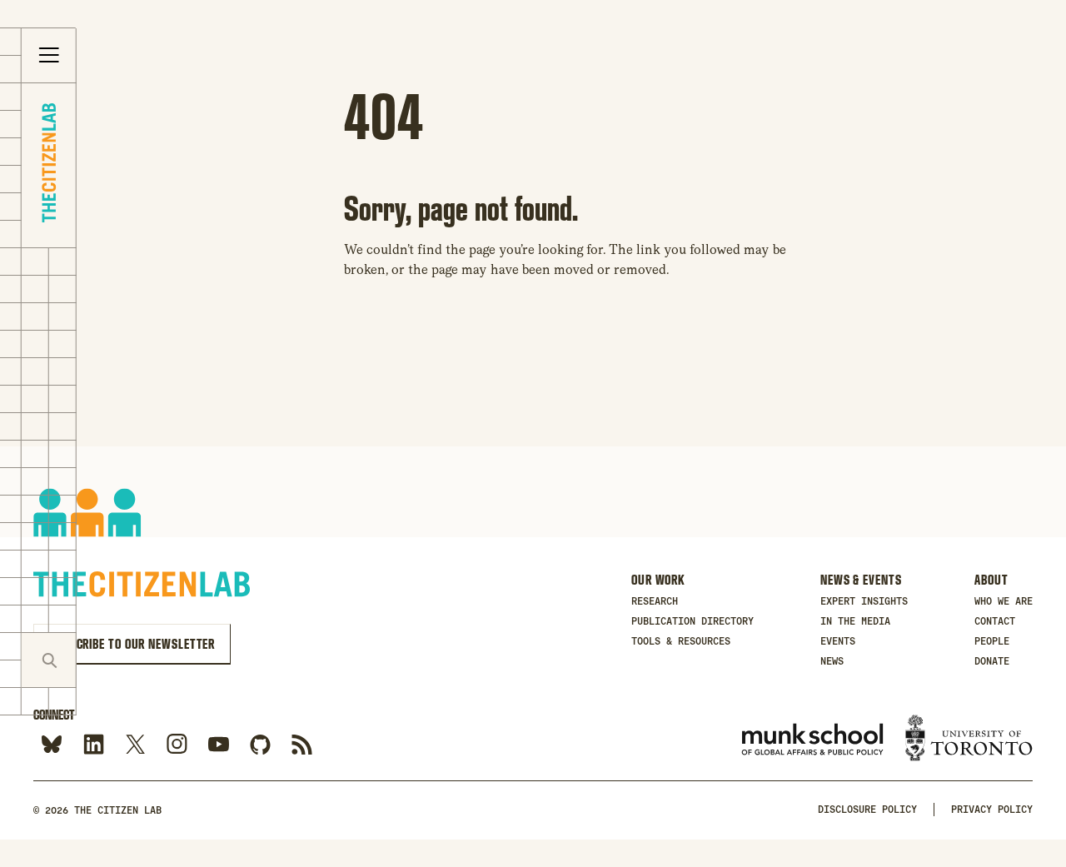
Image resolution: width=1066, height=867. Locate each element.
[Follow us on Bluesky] (52, 745)
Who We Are (1003, 601)
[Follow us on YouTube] (218, 745)
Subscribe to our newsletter (132, 644)
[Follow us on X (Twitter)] (135, 745)
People (991, 641)
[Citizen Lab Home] (49, 165)
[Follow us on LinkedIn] (93, 745)
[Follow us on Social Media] (260, 745)
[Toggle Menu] (49, 55)
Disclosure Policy (867, 809)
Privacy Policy (992, 809)
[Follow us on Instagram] (177, 745)
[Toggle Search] (49, 660)
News (832, 661)
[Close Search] (104, 660)
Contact (994, 621)
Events (837, 641)
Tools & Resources (680, 641)
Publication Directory (692, 621)
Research (654, 601)
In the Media (855, 621)
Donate (991, 661)
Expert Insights (864, 601)
